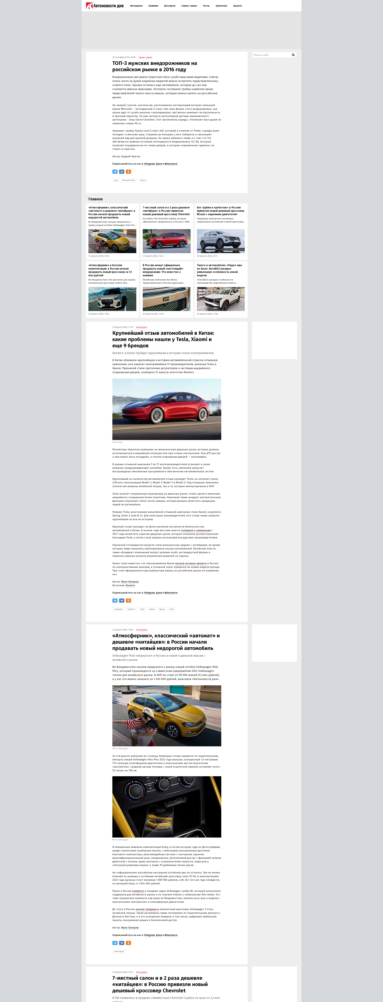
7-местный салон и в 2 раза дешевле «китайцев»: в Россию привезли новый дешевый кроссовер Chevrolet (166, 211)
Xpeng (161, 609)
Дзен (159, 163)
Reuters (130, 585)
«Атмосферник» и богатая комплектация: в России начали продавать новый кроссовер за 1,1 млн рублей (110, 270)
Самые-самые (189, 5)
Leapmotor (118, 609)
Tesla (142, 609)
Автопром (169, 5)
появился (138, 891)
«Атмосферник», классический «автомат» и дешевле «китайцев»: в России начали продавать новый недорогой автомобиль (111, 212)
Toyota (143, 180)
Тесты (206, 5)
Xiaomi (152, 609)
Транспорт (221, 5)
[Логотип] (104, 5)
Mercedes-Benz (129, 180)
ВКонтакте (171, 163)
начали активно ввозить (190, 563)
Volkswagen (119, 951)
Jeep (116, 180)
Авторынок (136, 5)
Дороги (237, 5)
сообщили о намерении (196, 530)
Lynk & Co (131, 609)
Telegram (149, 163)
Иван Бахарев (130, 581)
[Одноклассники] (128, 172)
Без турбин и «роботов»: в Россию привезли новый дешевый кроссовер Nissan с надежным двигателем (220, 211)
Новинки (153, 5)
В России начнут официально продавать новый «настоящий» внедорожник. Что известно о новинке (163, 270)
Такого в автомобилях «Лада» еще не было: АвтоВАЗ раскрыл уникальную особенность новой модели (219, 270)
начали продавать (147, 909)
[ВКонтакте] (121, 172)
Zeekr (171, 609)
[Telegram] (115, 172)
